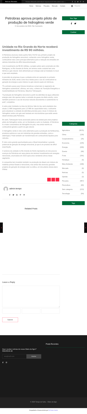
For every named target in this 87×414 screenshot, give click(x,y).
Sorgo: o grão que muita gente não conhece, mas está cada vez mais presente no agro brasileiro (29, 241)
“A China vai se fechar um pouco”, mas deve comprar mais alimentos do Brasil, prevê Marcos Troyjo (28, 260)
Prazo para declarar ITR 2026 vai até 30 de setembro (73, 112)
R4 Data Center (53, 410)
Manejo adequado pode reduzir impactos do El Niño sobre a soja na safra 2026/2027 (50, 1)
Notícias (38, 6)
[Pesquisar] (83, 6)
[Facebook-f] (71, 23)
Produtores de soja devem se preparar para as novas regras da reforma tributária (31, 221)
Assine (33, 356)
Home (31, 6)
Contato (62, 6)
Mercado (55, 6)
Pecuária (46, 6)
